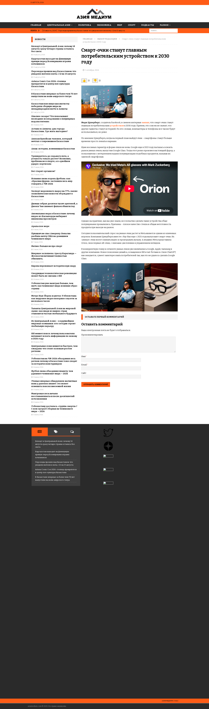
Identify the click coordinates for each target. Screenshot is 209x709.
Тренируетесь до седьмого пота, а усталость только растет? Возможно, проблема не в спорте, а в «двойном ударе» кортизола (51, 160)
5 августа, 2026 (38, 112)
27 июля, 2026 (38, 167)
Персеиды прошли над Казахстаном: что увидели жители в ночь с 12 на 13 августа (53, 72)
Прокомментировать (92, 335)
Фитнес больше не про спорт (46, 246)
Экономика (104, 25)
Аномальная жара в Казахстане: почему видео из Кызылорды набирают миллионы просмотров (53, 216)
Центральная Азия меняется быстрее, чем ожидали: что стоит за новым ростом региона (54, 348)
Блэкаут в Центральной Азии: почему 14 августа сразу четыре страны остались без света (53, 49)
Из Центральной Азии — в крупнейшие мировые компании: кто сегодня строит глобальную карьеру (53, 323)
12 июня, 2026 (38, 402)
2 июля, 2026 (38, 249)
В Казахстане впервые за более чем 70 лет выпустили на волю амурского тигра (54, 95)
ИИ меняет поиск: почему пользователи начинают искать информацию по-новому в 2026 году (54, 336)
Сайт (83, 373)
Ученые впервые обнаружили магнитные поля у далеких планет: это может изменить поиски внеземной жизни (54, 383)
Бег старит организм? (43, 171)
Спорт (131, 25)
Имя (83, 356)
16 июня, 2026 (38, 367)
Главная (36, 25)
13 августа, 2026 (39, 67)
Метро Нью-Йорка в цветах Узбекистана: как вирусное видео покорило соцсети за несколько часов (54, 298)
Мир (119, 25)
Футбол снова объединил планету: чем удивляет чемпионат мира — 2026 (52, 372)
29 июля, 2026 (38, 145)
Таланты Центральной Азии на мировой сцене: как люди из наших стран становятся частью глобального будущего (54, 311)
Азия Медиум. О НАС (170, 701)
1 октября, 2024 (92, 70)
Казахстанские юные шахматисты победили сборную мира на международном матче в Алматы (50, 106)
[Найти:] (163, 30)
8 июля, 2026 (38, 229)
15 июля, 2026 (38, 210)
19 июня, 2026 (38, 329)
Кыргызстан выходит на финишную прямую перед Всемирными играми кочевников (51, 61)
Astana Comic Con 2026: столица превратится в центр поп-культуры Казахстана (50, 84)
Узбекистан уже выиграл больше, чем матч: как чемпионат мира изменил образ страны (54, 286)
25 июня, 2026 (38, 292)
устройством (117, 125)
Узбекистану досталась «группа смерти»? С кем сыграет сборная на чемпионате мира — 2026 (54, 409)
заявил (145, 122)
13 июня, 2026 (38, 390)
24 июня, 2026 (38, 304)
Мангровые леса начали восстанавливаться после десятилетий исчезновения (53, 396)
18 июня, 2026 (38, 342)
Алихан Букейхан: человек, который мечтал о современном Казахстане (51, 140)
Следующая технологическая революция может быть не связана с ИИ (54, 274)
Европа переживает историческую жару (53, 266)
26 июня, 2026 (38, 279)
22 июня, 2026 (38, 317)
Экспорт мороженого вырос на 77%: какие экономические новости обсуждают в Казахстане (54, 193)
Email (84, 365)
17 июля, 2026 (38, 200)
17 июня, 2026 (38, 355)
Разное (164, 25)
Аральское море (40, 226)
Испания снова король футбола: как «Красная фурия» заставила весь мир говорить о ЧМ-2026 (51, 181)
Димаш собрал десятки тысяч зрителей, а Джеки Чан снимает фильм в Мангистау (54, 204)
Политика (84, 25)
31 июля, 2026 (38, 125)
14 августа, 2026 (39, 55)
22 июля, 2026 (38, 187)
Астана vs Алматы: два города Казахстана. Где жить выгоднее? (49, 130)
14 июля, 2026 (38, 222)
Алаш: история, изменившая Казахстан (53, 149)
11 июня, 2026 (38, 415)
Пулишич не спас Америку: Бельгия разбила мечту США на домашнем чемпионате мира (51, 236)
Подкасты (147, 25)
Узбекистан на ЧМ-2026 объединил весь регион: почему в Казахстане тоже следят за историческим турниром (54, 361)
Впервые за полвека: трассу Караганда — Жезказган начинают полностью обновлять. (53, 256)
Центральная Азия (58, 25)
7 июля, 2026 (38, 242)
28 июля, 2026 (38, 152)
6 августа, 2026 (38, 90)
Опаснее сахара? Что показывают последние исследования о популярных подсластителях (53, 119)
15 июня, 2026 (38, 377)
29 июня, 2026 (38, 262)
